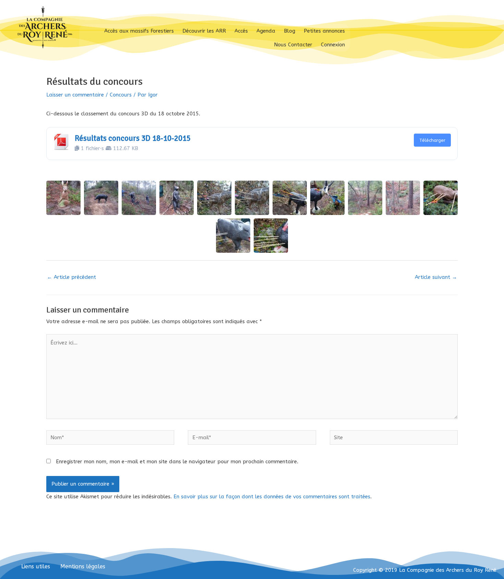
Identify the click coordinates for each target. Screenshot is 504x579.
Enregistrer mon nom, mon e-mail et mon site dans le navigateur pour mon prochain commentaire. (177, 461)
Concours (121, 95)
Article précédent (71, 277)
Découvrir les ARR (204, 31)
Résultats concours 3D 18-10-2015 (133, 138)
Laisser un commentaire (75, 95)
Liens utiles (35, 566)
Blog (289, 31)
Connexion (333, 45)
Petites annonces (324, 31)
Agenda (265, 31)
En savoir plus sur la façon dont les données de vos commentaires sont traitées (271, 496)
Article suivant (436, 277)
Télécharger (432, 140)
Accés (241, 31)
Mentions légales (82, 566)
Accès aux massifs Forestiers (139, 31)
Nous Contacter (293, 45)
